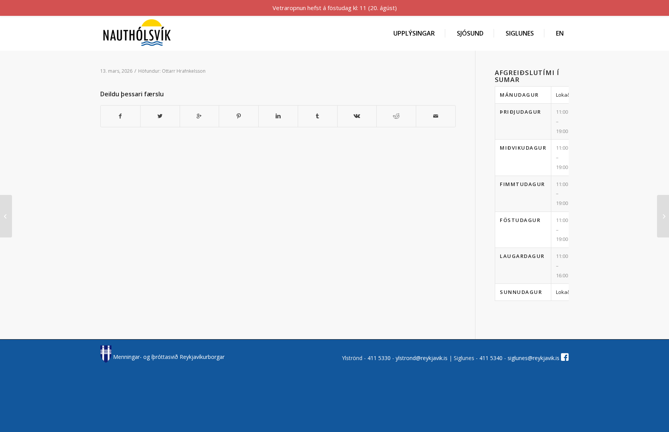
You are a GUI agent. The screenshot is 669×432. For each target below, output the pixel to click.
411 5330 (379, 358)
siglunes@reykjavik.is (533, 358)
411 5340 (491, 358)
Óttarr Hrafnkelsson (184, 71)
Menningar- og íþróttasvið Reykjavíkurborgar (168, 356)
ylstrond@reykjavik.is (422, 358)
